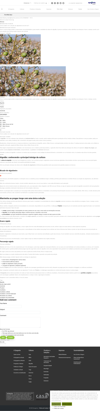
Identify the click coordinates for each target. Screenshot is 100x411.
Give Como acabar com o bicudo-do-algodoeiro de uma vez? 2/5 (1, 343)
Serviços (70, 9)
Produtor (2, 288)
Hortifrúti (31, 372)
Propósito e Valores (18, 363)
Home (5, 14)
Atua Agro (46, 368)
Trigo (30, 369)
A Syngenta (11, 9)
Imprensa (48, 9)
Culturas (22, 9)
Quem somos (17, 354)
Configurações (56, 404)
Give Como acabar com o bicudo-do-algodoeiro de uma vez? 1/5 (0, 343)
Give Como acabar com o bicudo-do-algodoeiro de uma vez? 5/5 (5, 343)
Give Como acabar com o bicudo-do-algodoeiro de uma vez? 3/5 (3, 343)
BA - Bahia (2, 120)
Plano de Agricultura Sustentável (79, 358)
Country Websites (76, 3)
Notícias (2, 21)
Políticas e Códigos (18, 366)
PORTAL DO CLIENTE (39, 3)
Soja (30, 354)
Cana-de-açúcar (33, 366)
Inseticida (2, 110)
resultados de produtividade (7, 297)
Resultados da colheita (6, 295)
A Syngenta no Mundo (19, 360)
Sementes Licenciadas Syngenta (49, 357)
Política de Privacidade (59, 406)
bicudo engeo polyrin (5, 284)
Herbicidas (46, 374)
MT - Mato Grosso (5, 126)
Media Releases (62, 354)
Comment (3, 315)
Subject (2, 309)
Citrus (30, 378)
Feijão (30, 382)
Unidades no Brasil (18, 369)
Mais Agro (60, 9)
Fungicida (46, 377)
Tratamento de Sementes (47, 361)
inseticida (2, 286)
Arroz (30, 375)
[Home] (92, 3)
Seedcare (46, 380)
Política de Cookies (59, 408)
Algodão (2, 103)
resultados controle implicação (8, 293)
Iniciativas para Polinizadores (77, 362)
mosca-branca (6, 261)
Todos (1, 118)
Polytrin (2, 107)
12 (0, 130)
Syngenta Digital (48, 365)
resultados (2, 290)
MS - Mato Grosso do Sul (6, 124)
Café (30, 360)
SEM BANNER (3, 114)
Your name (3, 303)
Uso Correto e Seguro (93, 9)
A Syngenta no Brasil (19, 357)
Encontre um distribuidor (20, 372)
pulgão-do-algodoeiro (8, 263)
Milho (30, 357)
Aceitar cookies (67, 404)
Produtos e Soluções (35, 9)
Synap (80, 9)
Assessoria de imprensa (65, 357)
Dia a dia (2, 342)
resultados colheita (5, 292)
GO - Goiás (3, 122)
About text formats (5, 329)
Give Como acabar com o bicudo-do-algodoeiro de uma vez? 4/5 (4, 343)
